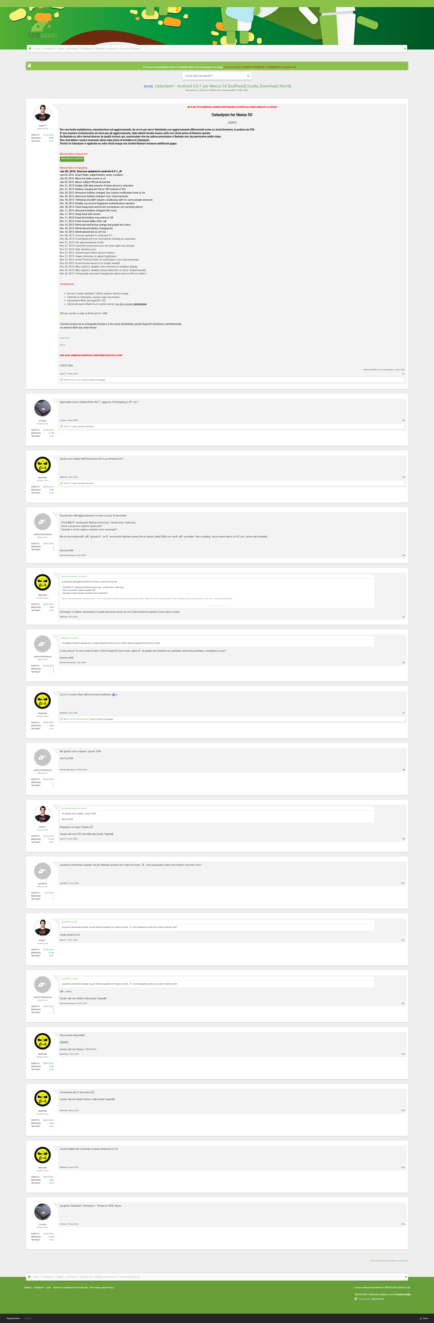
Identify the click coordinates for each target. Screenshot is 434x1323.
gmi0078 (63, 883)
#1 (403, 374)
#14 (403, 1110)
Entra (425, 1318)
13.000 (51, 138)
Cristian (79, 380)
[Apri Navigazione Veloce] (405, 48)
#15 (403, 1167)
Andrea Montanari (68, 555)
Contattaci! (38, 1287)
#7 (403, 713)
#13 (403, 1054)
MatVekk (69, 380)
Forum (28, 1318)
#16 (403, 1224)
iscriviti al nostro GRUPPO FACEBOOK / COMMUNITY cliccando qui (259, 67)
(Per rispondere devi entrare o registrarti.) (389, 1261)
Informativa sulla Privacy (101, 1287)
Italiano (28, 1287)
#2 (403, 420)
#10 (403, 883)
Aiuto (48, 1287)
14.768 (51, 433)
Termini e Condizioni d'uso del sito (70, 1287)
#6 (403, 663)
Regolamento (13, 1318)
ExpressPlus (377, 1299)
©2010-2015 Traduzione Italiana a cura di (382, 1294)
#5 (403, 617)
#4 (403, 555)
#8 (403, 770)
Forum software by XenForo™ (383, 1287)
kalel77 (233, 90)
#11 (403, 940)
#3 (403, 477)
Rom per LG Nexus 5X (210, 90)
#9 (403, 839)
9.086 (51, 490)
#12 (403, 1003)
